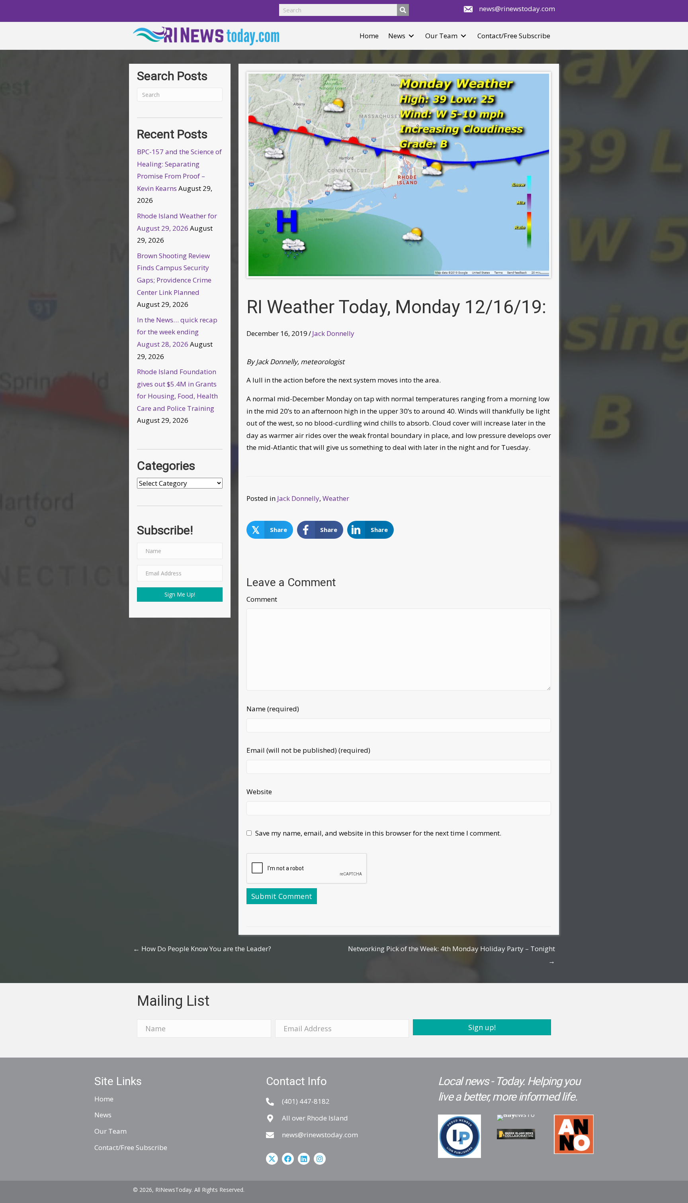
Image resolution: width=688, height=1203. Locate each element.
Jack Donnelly (333, 333)
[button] (411, 36)
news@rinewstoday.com (517, 8)
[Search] (403, 10)
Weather (335, 498)
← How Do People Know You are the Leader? (202, 948)
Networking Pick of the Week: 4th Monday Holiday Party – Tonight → (451, 955)
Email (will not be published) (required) (308, 750)
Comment (261, 599)
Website (259, 791)
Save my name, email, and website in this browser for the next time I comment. (378, 833)
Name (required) (272, 708)
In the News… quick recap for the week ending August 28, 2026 (177, 332)
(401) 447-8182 (306, 1101)
